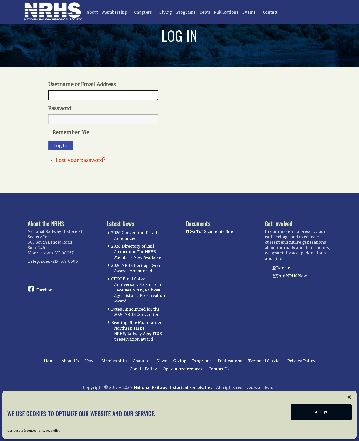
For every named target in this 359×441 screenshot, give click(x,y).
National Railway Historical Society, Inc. (173, 387)
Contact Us (219, 368)
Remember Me (71, 132)
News (205, 12)
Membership (114, 12)
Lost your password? (80, 160)
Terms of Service (265, 360)
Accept (321, 412)
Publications (226, 12)
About (92, 12)
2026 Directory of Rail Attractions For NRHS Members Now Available (136, 252)
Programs (186, 12)
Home (50, 360)
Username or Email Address (82, 84)
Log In (60, 145)
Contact (270, 12)
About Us (70, 360)
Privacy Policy (49, 430)
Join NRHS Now (292, 275)
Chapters (143, 12)
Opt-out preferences (22, 430)
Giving (165, 12)
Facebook (45, 289)
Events (249, 12)
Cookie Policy (143, 368)
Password (59, 108)
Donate (283, 267)
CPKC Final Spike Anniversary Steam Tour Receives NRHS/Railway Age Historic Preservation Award (138, 289)
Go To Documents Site (211, 231)
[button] (349, 396)
